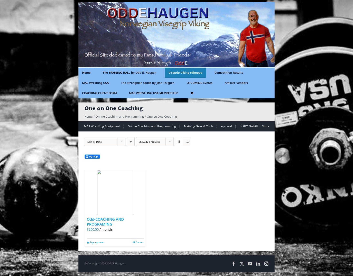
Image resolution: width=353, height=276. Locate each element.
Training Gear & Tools (198, 126)
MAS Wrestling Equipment (102, 126)
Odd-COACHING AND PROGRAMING (105, 221)
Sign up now (96, 242)
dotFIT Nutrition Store (254, 126)
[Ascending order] (131, 142)
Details (140, 242)
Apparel (226, 126)
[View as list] (187, 142)
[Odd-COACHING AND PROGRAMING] (115, 192)
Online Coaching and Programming (152, 126)
